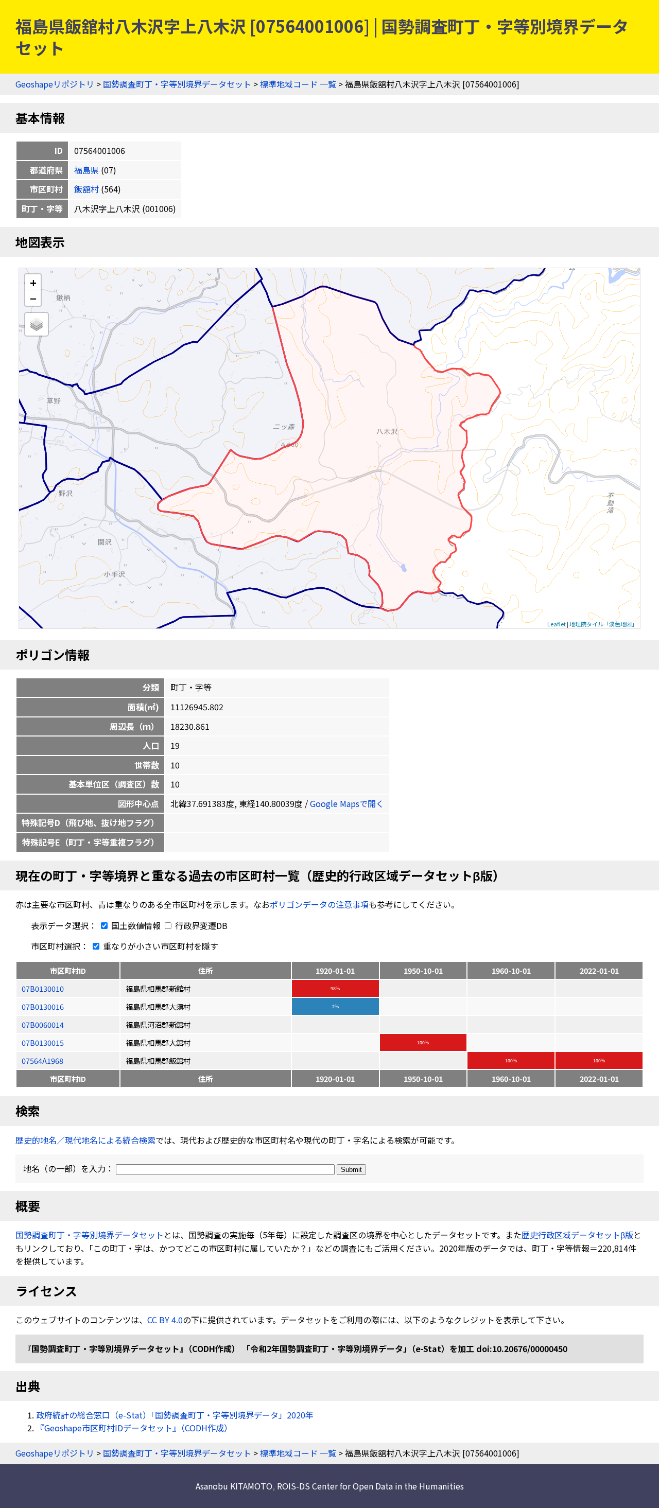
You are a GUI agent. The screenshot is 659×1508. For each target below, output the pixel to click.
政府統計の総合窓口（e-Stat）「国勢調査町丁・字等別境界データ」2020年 (175, 1415)
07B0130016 (43, 1006)
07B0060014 (43, 1024)
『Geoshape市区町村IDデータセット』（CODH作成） (134, 1428)
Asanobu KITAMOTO (234, 1486)
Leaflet (556, 624)
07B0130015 (43, 1042)
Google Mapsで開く (347, 803)
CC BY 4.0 (165, 1319)
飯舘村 (86, 189)
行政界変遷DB (200, 925)
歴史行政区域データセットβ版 (577, 1235)
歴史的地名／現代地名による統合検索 (85, 1140)
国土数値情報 (136, 925)
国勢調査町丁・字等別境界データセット (177, 84)
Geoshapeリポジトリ (54, 84)
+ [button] (33, 282)
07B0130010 (43, 988)
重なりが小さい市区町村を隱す (159, 946)
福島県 (86, 170)
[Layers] (36, 324)
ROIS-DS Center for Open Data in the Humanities (370, 1486)
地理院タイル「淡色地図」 (603, 624)
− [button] (33, 298)
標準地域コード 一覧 (298, 84)
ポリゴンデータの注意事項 (319, 904)
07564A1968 (42, 1060)
